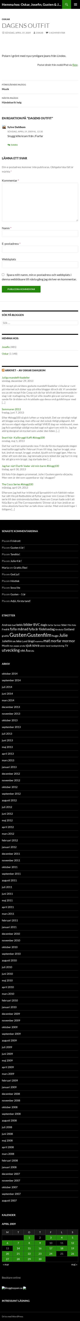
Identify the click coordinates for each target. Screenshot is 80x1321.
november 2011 (11, 860)
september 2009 (11, 1033)
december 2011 (11, 853)
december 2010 (11, 933)
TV (66, 645)
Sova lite (15, 587)
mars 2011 (8, 913)
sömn (42, 645)
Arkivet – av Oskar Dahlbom (25, 370)
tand (48, 645)
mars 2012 (8, 833)
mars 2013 (8, 760)
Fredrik (5, 629)
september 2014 (11, 680)
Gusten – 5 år (18, 594)
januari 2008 (9, 1167)
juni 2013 (7, 740)
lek (14, 641)
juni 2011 (7, 893)
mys (11, 646)
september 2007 (11, 1193)
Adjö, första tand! (20, 601)
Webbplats (9, 259)
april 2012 (8, 827)
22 (29, 1253)
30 (40, 1259)
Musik (14, 87)
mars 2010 (8, 993)
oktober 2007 (9, 1187)
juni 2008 (7, 1133)
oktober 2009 (9, 1027)
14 (18, 1248)
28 (18, 1259)
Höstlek (14, 580)
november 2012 (11, 780)
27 (7, 1259)
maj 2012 (7, 820)
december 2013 (11, 706)
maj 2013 (7, 747)
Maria (5, 567)
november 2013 (11, 713)
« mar (6, 1264)
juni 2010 (7, 973)
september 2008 (11, 1113)
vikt (22, 650)
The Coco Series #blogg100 (17, 484)
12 (72, 1242)
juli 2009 (7, 1047)
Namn (6, 228)
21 (18, 1253)
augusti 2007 (9, 1200)
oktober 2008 (9, 1107)
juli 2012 (7, 807)
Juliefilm (7, 641)
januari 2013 (9, 767)
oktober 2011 (9, 867)
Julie (63, 635)
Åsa (28, 650)
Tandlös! (15, 554)
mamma (39, 641)
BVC (36, 625)
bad (14, 625)
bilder (28, 624)
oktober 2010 (9, 947)
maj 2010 (7, 980)
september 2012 (11, 793)
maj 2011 (7, 900)
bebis (19, 624)
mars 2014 (8, 700)
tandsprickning (57, 646)
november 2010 (11, 940)
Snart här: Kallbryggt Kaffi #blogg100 (23, 437)
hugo (55, 635)
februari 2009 (10, 1080)
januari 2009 (9, 1087)
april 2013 (8, 753)
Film (69, 625)
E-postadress (11, 243)
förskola (59, 629)
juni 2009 (7, 1053)
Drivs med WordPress (12, 1316)
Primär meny (75, 4)
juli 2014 (7, 686)
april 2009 (8, 1067)
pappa (16, 646)
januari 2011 (9, 927)
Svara (14, 144)
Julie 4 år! (16, 560)
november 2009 (11, 1020)
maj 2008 (7, 1140)
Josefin (6, 346)
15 (29, 1248)
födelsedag (47, 629)
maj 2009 (7, 1060)
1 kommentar (57, 32)
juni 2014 (7, 693)
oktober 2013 (9, 720)
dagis (44, 624)
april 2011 (8, 907)
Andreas (7, 624)
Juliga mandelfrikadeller (16, 377)
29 (29, 1259)
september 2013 (11, 726)
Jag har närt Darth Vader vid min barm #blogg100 (30, 465)
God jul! (15, 574)
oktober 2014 (9, 673)
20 (7, 1253)
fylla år (33, 629)
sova (35, 645)
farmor (57, 625)
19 (72, 1248)
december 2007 (11, 1173)
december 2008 (11, 1093)
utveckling (11, 650)
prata (22, 645)
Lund (24, 641)
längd (31, 641)
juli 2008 (7, 1127)
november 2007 (11, 1180)
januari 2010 (9, 1007)
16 (40, 1248)
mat (46, 640)
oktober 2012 (9, 787)
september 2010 (11, 953)
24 (50, 1253)
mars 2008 (8, 1153)
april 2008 (8, 1147)
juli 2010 (7, 967)
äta (32, 651)
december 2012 (11, 773)
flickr (75, 64)
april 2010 (8, 987)
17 (50, 1248)
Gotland (69, 629)
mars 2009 (8, 1073)
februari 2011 (10, 920)
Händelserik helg (11, 100)
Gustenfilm (39, 635)
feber (64, 624)
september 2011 (11, 873)
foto (74, 625)
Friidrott (15, 540)
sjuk (29, 645)
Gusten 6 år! (17, 547)
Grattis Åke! (21, 567)
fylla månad (19, 629)
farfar (50, 625)
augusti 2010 (9, 960)
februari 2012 (10, 840)
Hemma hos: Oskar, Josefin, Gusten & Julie (32, 4)
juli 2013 (7, 733)
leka (18, 641)
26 (72, 1253)
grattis (5, 635)
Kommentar (10, 180)
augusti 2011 (9, 880)
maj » (74, 1264)
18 (61, 1248)
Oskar (6, 19)
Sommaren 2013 (11, 409)
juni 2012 (7, 813)
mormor (68, 641)
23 (40, 1253)
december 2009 (11, 1013)
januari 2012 (9, 847)
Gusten (18, 634)
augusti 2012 (9, 800)
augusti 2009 (9, 1040)
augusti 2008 (9, 1120)
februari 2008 (10, 1160)
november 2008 (11, 1100)
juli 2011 (7, 887)
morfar (56, 641)
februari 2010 (10, 1000)
